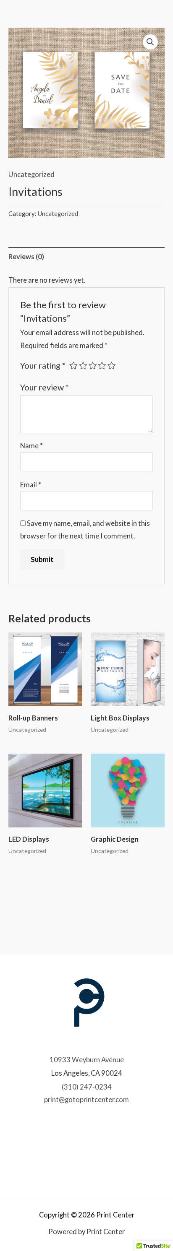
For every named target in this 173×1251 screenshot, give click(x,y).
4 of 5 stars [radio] (102, 366)
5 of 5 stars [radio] (111, 366)
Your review (44, 387)
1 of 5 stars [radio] (73, 366)
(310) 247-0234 (87, 1087)
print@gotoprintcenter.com (86, 1099)
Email (30, 485)
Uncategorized (31, 174)
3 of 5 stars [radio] (93, 366)
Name (31, 446)
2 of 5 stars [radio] (83, 366)
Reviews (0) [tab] (26, 256)
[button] (150, 41)
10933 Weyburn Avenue (87, 1060)
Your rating (42, 365)
